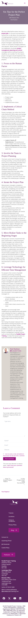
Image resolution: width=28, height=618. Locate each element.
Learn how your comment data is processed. (12, 466)
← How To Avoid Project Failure (7, 480)
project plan (5, 33)
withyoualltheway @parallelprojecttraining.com (10, 590)
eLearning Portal (6, 541)
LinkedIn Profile (16, 351)
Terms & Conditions (12, 520)
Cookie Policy (5, 548)
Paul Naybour (14, 19)
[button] (4, 598)
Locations (11, 516)
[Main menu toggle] (24, 3)
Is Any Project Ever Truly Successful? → (21, 481)
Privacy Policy (12, 525)
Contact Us (5, 537)
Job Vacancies (5, 544)
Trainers (11, 513)
